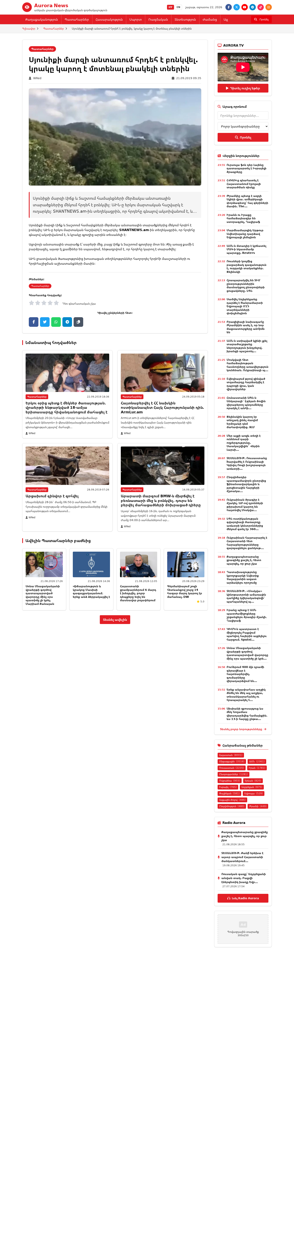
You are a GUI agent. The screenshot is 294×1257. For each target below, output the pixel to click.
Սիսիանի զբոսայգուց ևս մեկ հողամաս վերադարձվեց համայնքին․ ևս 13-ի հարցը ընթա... (247, 714)
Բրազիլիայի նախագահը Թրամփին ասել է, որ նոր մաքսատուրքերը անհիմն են (246, 327)
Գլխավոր (28, 28)
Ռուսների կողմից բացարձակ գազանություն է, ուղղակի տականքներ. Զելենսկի (246, 266)
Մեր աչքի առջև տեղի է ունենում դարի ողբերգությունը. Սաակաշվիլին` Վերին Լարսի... (244, 443)
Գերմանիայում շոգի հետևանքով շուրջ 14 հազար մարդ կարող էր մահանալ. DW (184, 591)
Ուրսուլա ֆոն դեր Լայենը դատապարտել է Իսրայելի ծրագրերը (246, 168)
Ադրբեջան (251, 787)
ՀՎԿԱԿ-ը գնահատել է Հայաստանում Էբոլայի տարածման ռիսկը (244, 183)
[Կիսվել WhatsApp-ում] (56, 322)
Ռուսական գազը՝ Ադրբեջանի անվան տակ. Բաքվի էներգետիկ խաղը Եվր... (243, 878)
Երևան (253, 780)
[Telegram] (252, 7)
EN (178, 7)
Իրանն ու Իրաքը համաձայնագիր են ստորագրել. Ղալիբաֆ (243, 218)
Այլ (226, 19)
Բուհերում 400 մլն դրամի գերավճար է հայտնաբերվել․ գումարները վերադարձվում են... (245, 674)
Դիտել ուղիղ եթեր (245, 88)
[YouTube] (244, 7)
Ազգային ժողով (232, 799)
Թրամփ (258, 806)
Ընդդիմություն (231, 806)
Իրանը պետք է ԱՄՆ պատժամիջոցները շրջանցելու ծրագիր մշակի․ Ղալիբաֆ (247, 615)
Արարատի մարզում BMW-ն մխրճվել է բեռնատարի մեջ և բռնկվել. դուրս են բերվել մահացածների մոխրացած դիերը (161, 500)
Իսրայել (228, 787)
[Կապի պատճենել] (78, 322)
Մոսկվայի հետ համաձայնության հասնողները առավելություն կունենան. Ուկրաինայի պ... (247, 365)
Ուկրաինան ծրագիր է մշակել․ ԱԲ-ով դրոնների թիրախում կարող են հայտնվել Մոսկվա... (245, 505)
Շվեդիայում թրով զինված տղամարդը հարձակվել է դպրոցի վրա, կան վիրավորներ (246, 384)
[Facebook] (228, 7)
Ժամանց (210, 19)
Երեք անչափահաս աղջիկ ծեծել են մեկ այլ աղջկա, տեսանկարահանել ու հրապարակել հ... (246, 695)
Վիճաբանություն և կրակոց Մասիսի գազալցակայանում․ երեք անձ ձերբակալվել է (91, 591)
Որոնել (245, 137)
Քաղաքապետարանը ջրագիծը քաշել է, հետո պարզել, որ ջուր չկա (244, 560)
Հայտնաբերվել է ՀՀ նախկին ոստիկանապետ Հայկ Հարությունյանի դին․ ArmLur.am (162, 407)
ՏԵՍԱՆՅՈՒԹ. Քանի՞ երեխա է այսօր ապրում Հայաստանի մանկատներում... (242, 857)
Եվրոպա (253, 793)
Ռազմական (158, 19)
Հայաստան (230, 755)
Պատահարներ (77, 19)
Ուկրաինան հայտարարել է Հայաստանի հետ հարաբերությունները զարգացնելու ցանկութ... (247, 543)
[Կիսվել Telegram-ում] (67, 322)
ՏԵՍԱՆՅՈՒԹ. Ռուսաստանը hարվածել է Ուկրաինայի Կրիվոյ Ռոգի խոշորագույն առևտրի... (247, 463)
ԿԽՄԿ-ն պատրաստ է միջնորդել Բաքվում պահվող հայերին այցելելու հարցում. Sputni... (247, 634)
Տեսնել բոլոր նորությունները (241, 729)
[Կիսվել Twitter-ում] (45, 322)
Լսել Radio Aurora (245, 898)
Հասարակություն (109, 19)
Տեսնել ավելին (115, 619)
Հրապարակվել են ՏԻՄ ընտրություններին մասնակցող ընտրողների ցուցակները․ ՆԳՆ (246, 285)
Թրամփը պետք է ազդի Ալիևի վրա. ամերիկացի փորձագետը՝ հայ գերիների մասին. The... (247, 201)
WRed (37, 78)
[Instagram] (268, 7)
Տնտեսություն (185, 19)
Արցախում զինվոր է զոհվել (52, 495)
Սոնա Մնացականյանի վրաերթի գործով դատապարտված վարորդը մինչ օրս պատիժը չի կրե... (247, 653)
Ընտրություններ (233, 774)
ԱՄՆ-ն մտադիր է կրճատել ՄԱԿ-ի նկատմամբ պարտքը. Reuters (246, 249)
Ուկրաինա (229, 780)
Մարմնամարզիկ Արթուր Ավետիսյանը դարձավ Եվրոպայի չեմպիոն (245, 233)
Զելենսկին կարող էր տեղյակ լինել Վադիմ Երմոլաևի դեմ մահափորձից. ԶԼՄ (242, 422)
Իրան (257, 768)
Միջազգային (231, 761)
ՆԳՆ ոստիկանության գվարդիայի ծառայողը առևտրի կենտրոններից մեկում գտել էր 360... (245, 524)
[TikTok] (260, 7)
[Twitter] (236, 7)
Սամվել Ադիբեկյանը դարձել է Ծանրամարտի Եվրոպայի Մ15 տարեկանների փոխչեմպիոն (245, 306)
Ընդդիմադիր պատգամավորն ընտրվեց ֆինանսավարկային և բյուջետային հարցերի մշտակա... (246, 484)
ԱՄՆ (257, 761)
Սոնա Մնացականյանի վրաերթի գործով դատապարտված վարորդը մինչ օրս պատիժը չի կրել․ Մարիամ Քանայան (43, 595)
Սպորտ (135, 19)
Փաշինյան (229, 793)
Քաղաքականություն (41, 19)
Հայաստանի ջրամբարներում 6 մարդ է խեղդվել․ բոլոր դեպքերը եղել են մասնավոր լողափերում (138, 593)
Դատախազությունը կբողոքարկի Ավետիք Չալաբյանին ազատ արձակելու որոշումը (243, 577)
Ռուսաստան (231, 768)
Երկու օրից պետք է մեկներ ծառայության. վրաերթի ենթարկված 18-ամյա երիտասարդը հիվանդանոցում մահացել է (66, 407)
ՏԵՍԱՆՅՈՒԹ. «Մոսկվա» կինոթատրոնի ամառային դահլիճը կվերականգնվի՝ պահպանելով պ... (246, 596)
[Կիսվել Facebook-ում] (33, 322)
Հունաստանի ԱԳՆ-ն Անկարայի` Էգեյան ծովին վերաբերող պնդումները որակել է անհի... (246, 403)
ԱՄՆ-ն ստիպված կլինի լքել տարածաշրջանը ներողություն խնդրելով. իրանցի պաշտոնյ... (247, 346)
